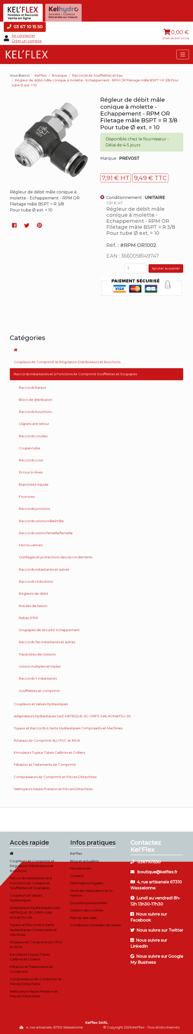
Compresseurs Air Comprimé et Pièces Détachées (55, 777)
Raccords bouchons (35, 412)
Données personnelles (88, 903)
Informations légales (86, 883)
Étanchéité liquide (34, 484)
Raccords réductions (36, 581)
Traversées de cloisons (37, 654)
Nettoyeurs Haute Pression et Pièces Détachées (53, 789)
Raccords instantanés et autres (44, 569)
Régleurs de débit (33, 593)
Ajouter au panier (166, 268)
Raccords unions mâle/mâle (41, 521)
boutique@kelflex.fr (156, 871)
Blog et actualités (84, 861)
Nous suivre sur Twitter (159, 930)
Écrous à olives (31, 472)
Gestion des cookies (86, 910)
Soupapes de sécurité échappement (49, 630)
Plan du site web (83, 918)
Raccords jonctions (34, 509)
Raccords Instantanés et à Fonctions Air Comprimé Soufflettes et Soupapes (75, 374)
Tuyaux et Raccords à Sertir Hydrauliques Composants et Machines (68, 728)
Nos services (80, 868)
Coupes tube (29, 448)
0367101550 (148, 861)
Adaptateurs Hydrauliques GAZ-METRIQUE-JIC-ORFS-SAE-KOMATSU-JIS (72, 716)
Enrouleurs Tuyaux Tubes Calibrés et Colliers (49, 752)
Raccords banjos (32, 388)
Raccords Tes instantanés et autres (47, 642)
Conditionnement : (135, 197)
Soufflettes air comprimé (39, 691)
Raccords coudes (33, 436)
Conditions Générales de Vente (95, 925)
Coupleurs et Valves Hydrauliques (41, 704)
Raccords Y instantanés (38, 678)
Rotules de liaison (33, 606)
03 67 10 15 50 (27, 26)
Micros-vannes (30, 545)
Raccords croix (31, 460)
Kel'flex (41, 75)
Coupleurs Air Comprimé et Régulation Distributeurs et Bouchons (67, 362)
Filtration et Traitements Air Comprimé (45, 765)
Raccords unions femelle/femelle (46, 533)
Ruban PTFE (28, 618)
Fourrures (27, 497)
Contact (76, 876)
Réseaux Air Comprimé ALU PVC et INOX (47, 740)
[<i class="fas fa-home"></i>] (96, 350)
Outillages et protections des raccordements (55, 557)
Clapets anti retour (34, 424)
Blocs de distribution (35, 400)
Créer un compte (27, 41)
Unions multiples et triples (40, 666)
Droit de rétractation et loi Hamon (91, 893)
